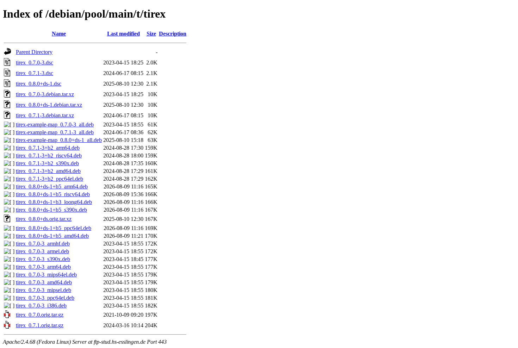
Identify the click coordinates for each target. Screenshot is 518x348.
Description (172, 34)
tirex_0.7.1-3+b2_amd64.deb (48, 171)
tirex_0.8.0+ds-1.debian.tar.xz (49, 105)
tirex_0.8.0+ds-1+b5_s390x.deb (51, 210)
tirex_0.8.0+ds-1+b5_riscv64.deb (53, 194)
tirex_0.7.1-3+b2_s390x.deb (47, 163)
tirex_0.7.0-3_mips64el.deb (46, 275)
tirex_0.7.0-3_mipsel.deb (43, 290)
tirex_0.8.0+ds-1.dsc (38, 84)
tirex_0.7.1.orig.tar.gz (39, 325)
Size (151, 34)
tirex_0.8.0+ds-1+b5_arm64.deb (52, 186)
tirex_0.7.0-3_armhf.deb (43, 244)
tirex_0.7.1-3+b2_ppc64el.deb (49, 179)
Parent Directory (34, 52)
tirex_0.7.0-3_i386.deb (41, 306)
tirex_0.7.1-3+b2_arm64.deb (48, 148)
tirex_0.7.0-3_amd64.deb (44, 282)
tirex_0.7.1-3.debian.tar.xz (45, 115)
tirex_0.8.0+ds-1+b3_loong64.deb (54, 202)
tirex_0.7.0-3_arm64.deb (43, 267)
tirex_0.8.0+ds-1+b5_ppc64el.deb (53, 228)
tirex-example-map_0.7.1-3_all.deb (55, 132)
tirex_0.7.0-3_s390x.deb (43, 259)
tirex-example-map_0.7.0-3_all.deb (55, 125)
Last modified (123, 34)
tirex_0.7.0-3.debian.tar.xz (45, 94)
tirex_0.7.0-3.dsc (34, 63)
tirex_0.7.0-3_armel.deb (42, 251)
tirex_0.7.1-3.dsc (34, 73)
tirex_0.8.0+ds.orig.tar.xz (44, 219)
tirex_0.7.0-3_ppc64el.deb (45, 298)
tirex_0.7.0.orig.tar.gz (39, 315)
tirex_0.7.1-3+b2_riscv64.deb (49, 156)
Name (59, 34)
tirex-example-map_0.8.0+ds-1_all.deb (59, 140)
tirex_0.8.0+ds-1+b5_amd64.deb (52, 236)
